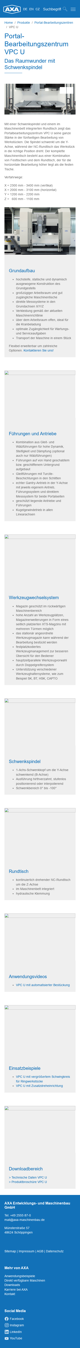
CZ (38, 9)
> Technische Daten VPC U (28, 1177)
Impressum (27, 1251)
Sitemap (10, 1251)
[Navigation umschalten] (73, 9)
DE (25, 9)
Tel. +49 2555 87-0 (17, 1215)
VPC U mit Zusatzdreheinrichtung (39, 1086)
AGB (40, 1251)
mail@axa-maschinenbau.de (24, 1220)
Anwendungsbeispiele (19, 1276)
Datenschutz (55, 1251)
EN (31, 9)
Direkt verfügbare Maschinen (24, 1280)
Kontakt (9, 1294)
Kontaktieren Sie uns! (39, 350)
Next (70, 90)
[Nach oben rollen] (71, 1339)
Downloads (12, 1285)
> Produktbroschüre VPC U (28, 1182)
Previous (63, 90)
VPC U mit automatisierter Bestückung (43, 985)
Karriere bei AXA (16, 1289)
